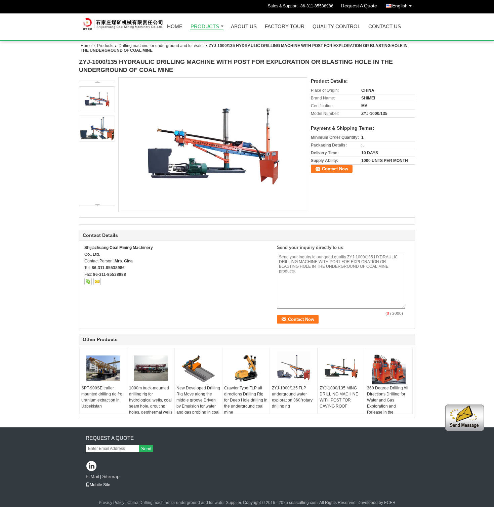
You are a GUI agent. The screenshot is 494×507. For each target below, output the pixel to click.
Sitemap (111, 476)
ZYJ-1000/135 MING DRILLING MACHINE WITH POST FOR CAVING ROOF (339, 397)
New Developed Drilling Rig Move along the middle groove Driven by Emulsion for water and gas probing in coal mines (198, 403)
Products (205, 26)
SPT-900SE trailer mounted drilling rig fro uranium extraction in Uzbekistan (101, 397)
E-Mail (92, 476)
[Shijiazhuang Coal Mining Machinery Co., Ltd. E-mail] (97, 281)
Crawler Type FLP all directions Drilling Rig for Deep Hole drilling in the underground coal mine (245, 400)
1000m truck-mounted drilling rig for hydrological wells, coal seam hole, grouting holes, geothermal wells (150, 400)
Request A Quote (359, 5)
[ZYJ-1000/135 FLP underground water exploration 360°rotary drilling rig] (293, 368)
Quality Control (336, 26)
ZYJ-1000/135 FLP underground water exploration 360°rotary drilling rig (292, 397)
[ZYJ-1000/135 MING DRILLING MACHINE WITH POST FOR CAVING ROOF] (341, 368)
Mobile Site (100, 484)
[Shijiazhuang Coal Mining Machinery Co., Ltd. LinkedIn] (91, 466)
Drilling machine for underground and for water (161, 45)
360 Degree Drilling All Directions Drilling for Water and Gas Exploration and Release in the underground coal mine (388, 403)
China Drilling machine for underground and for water (176, 502)
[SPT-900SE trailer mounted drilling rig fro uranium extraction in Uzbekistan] (103, 368)
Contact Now (335, 168)
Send (146, 448)
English (400, 5)
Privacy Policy (111, 502)
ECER (390, 502)
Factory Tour (284, 26)
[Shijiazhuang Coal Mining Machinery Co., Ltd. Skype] (88, 281)
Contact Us (384, 26)
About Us (244, 26)
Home (174, 26)
